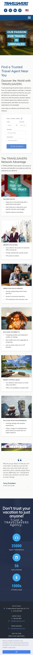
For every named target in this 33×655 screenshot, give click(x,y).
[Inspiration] (16, 447)
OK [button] (16, 652)
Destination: (10, 137)
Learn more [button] (11, 647)
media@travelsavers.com (17, 628)
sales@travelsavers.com (18, 621)
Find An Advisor (17, 146)
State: (8, 122)
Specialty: (9, 129)
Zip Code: (21, 122)
